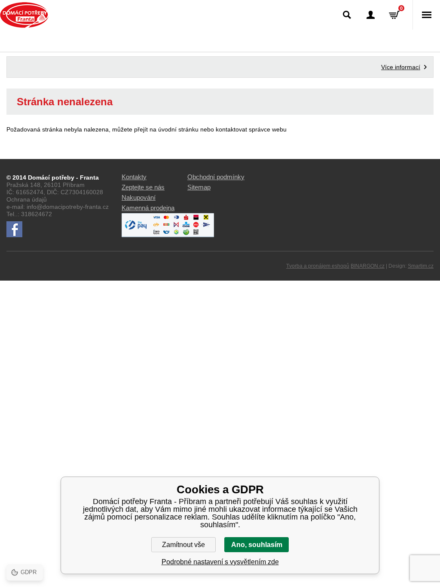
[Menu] (426, 15)
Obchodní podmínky (215, 176)
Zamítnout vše (183, 544)
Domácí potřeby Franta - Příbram (24, 15)
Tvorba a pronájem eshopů (317, 266)
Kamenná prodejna (148, 207)
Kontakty (134, 176)
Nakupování (139, 197)
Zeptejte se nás (143, 187)
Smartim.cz (421, 266)
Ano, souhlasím (256, 544)
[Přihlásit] (370, 15)
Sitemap (199, 187)
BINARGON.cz (368, 266)
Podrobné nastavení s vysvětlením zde (220, 562)
